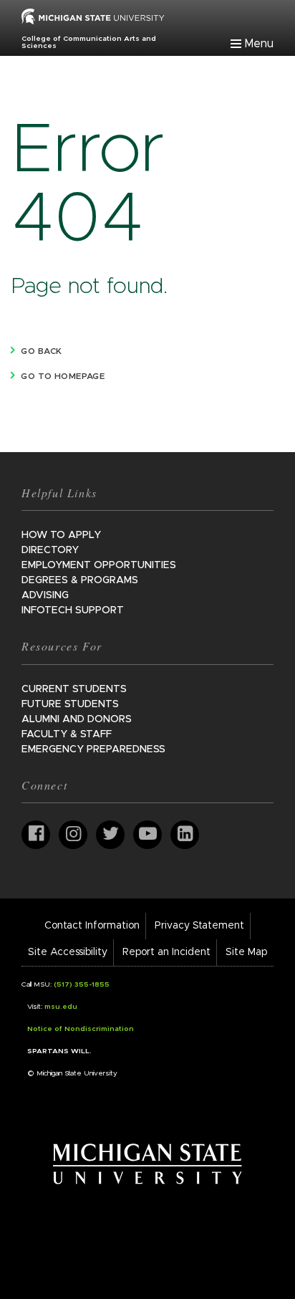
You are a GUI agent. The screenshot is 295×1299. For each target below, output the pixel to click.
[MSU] (93, 15)
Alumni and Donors (76, 719)
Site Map (246, 952)
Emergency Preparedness (93, 749)
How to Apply (61, 535)
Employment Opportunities (98, 565)
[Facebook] (35, 834)
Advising (45, 595)
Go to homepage (63, 376)
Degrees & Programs (79, 580)
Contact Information (92, 926)
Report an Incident (166, 952)
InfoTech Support (72, 610)
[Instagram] (73, 834)
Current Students (74, 689)
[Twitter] (110, 834)
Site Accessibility (67, 952)
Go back (41, 351)
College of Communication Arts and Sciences (88, 42)
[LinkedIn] (184, 834)
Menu (259, 43)
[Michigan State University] (148, 1163)
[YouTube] (147, 834)
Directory (50, 550)
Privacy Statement (199, 926)
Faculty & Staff (66, 734)
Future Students (70, 704)
